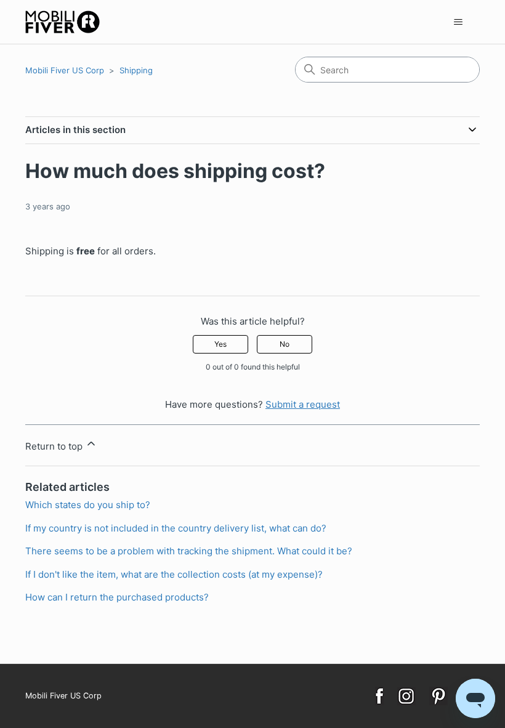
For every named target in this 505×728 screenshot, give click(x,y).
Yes (220, 344)
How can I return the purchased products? (117, 597)
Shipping (136, 70)
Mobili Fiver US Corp (64, 70)
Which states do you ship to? (87, 505)
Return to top (55, 446)
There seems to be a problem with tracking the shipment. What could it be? (188, 551)
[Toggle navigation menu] (458, 22)
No (284, 344)
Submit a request (302, 404)
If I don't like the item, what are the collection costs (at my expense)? (174, 574)
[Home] (62, 21)
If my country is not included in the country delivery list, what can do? (175, 528)
